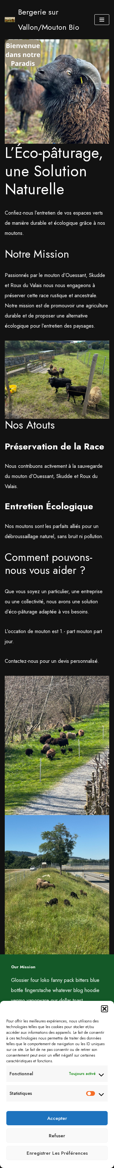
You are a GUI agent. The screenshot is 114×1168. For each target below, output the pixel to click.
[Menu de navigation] (101, 19)
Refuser (57, 1135)
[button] (104, 1009)
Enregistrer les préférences (57, 1153)
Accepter (57, 1118)
